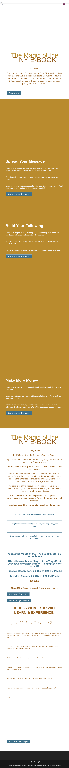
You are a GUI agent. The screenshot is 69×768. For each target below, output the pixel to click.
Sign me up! (14, 93)
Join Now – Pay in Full (18, 594)
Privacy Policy (17, 765)
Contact (10, 765)
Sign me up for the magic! (19, 194)
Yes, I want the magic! (18, 741)
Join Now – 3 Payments (19, 601)
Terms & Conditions (28, 765)
